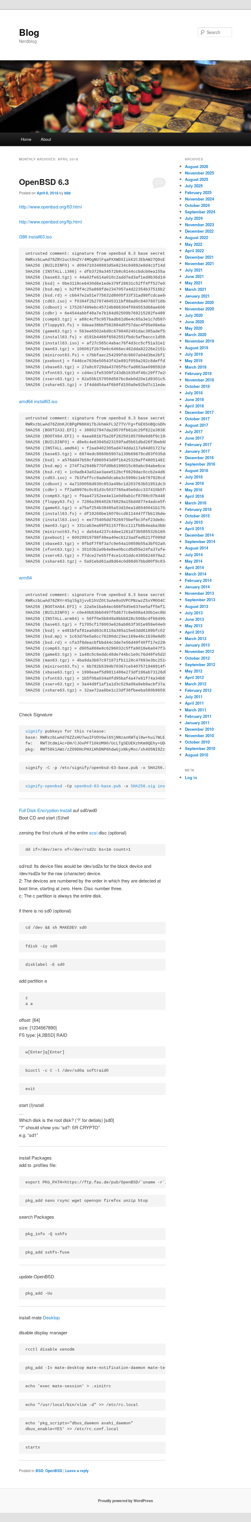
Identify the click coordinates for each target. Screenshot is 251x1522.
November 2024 (199, 199)
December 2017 (199, 412)
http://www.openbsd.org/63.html (50, 206)
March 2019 (195, 367)
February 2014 (198, 580)
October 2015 (197, 516)
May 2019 (193, 360)
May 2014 (193, 561)
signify (34, 731)
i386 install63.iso (35, 236)
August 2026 (196, 166)
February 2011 (198, 716)
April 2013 (194, 632)
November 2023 (199, 224)
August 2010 (196, 755)
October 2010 (197, 742)
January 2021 (197, 296)
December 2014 (199, 535)
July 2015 (194, 522)
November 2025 (199, 173)
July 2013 (194, 613)
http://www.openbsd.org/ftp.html (50, 221)
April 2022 (194, 250)
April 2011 (194, 703)
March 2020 (195, 334)
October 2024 (197, 205)
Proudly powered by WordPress (125, 1500)
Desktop (51, 1317)
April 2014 (194, 567)
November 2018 (199, 380)
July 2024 (194, 218)
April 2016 (194, 496)
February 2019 (198, 373)
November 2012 (199, 651)
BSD (39, 1470)
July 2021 (194, 270)
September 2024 (200, 212)
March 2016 (195, 503)
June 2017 (194, 438)
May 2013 (193, 625)
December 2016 (199, 457)
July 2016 (194, 477)
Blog (29, 32)
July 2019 (194, 354)
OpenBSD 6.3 (44, 181)
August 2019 (196, 348)
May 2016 (193, 490)
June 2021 (194, 276)
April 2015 (194, 528)
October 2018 (197, 386)
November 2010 (199, 735)
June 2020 (194, 321)
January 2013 (197, 645)
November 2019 (199, 341)
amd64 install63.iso (38, 401)
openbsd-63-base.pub (97, 786)
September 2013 (200, 599)
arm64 (25, 577)
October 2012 (197, 658)
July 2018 (194, 392)
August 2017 (196, 425)
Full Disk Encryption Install (45, 810)
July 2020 (194, 315)
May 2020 (193, 328)
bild (67, 193)
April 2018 (194, 406)
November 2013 (199, 593)
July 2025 (194, 186)
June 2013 (194, 619)
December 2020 (199, 302)
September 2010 (200, 748)
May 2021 (193, 283)
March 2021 (195, 289)
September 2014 (200, 541)
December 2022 (199, 231)
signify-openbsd (43, 786)
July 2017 (194, 431)
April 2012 (194, 677)
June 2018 (194, 399)
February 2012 (198, 690)
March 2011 (195, 710)
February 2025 (198, 192)
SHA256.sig (143, 786)
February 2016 (198, 509)
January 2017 (197, 451)
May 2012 (193, 671)
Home (26, 139)
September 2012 (200, 664)
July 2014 (194, 554)
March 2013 (195, 638)
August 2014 (196, 548)
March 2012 (195, 684)
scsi (93, 832)
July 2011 (194, 696)
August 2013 (196, 606)
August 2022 (196, 237)
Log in (191, 777)
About (46, 139)
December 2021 (199, 257)
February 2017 (198, 444)
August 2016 (196, 470)
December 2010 (199, 729)
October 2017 (197, 419)
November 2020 (199, 309)
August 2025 (196, 179)
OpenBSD (53, 1470)
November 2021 (199, 263)
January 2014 (197, 587)
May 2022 (193, 244)
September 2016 (200, 464)
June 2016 (194, 483)
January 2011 (197, 722)
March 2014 (195, 574)
